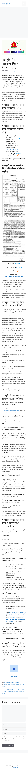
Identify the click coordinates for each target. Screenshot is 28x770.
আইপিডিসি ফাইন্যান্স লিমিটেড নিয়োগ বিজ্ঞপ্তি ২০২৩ (15, 689)
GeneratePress (14, 767)
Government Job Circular (11, 682)
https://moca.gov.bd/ (12, 149)
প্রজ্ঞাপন (6, 656)
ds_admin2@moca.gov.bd (17, 614)
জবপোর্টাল (13, 618)
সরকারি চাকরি (7, 684)
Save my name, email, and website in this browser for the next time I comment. (14, 739)
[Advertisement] (14, 23)
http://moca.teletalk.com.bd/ (14, 276)
